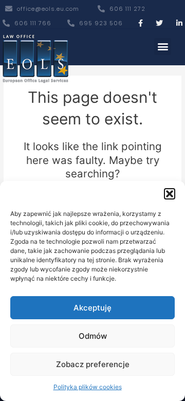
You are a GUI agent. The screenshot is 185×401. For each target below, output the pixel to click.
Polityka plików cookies (87, 387)
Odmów (93, 336)
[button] (169, 194)
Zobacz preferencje (93, 364)
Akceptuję (92, 308)
